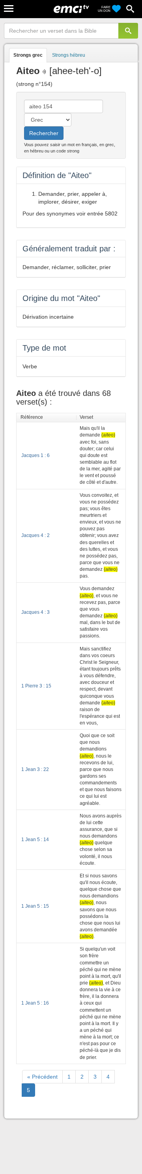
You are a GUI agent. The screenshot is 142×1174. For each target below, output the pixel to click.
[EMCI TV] (71, 10)
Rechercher (43, 133)
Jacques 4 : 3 (35, 612)
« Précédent (42, 1077)
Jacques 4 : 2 (35, 535)
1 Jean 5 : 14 (35, 839)
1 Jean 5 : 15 (35, 906)
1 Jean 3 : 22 (35, 769)
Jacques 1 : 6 (35, 455)
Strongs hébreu (68, 55)
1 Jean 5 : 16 (35, 1003)
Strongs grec (28, 55)
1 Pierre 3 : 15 (36, 686)
